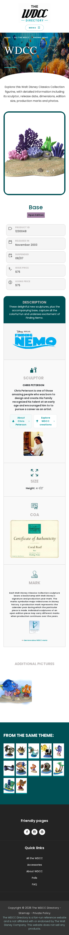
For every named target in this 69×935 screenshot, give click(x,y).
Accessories (34, 865)
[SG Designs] (42, 832)
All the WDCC (34, 858)
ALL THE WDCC (21, 37)
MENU (34, 28)
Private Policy (41, 913)
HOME (7, 37)
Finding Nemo (40, 37)
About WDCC (34, 871)
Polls (34, 878)
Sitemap (24, 913)
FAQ (34, 884)
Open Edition (36, 215)
